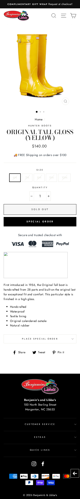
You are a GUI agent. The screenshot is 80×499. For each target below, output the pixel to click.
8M (39, 177)
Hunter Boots (40, 125)
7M (27, 177)
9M (51, 177)
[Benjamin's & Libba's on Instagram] (34, 463)
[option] (40, 4)
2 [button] (41, 112)
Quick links (40, 450)
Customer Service (40, 424)
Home (38, 119)
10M (64, 177)
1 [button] (37, 112)
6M (15, 177)
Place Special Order (40, 338)
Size (40, 169)
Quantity (40, 187)
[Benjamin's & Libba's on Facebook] (43, 463)
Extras (40, 437)
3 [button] (44, 112)
